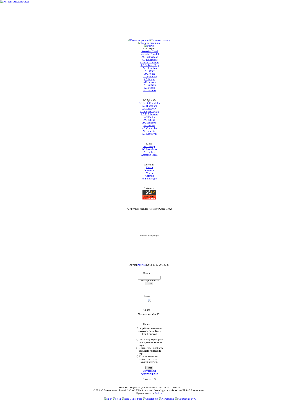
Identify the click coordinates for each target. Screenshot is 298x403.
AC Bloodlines (149, 106)
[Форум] (149, 45)
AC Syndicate (150, 76)
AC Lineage (149, 146)
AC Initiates (149, 120)
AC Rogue (149, 73)
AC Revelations (150, 59)
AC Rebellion (149, 131)
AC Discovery (149, 108)
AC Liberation (149, 68)
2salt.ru (158, 393)
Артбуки (149, 175)
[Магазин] (159, 40)
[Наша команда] (149, 43)
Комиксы (149, 170)
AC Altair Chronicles (149, 103)
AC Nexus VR (149, 134)
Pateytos (141, 264)
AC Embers (149, 152)
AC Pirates (149, 117)
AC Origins (149, 79)
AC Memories (149, 122)
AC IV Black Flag (150, 65)
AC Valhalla (150, 85)
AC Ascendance (149, 149)
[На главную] (35, 38)
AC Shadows (149, 90)
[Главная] (138, 40)
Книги (149, 167)
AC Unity (150, 71)
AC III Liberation (149, 114)
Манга (149, 173)
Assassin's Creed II (149, 54)
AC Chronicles (149, 128)
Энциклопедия (149, 178)
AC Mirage (149, 87)
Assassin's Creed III (149, 62)
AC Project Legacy (149, 111)
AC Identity (149, 125)
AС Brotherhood (149, 57)
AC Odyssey (149, 82)
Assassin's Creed (149, 51)
